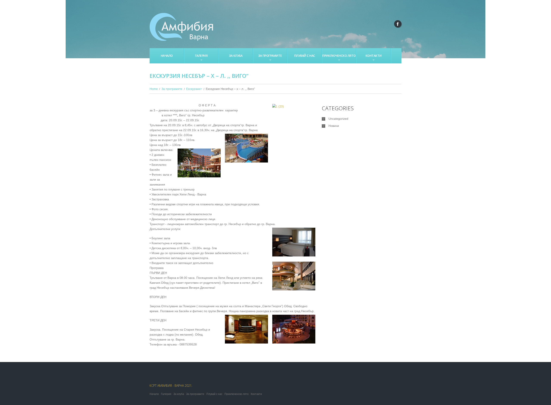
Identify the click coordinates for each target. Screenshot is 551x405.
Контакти (369, 58)
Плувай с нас (304, 56)
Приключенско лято (339, 58)
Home (154, 89)
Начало (167, 56)
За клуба (235, 56)
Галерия (195, 58)
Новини (333, 125)
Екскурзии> (194, 89)
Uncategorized (338, 118)
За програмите (267, 58)
